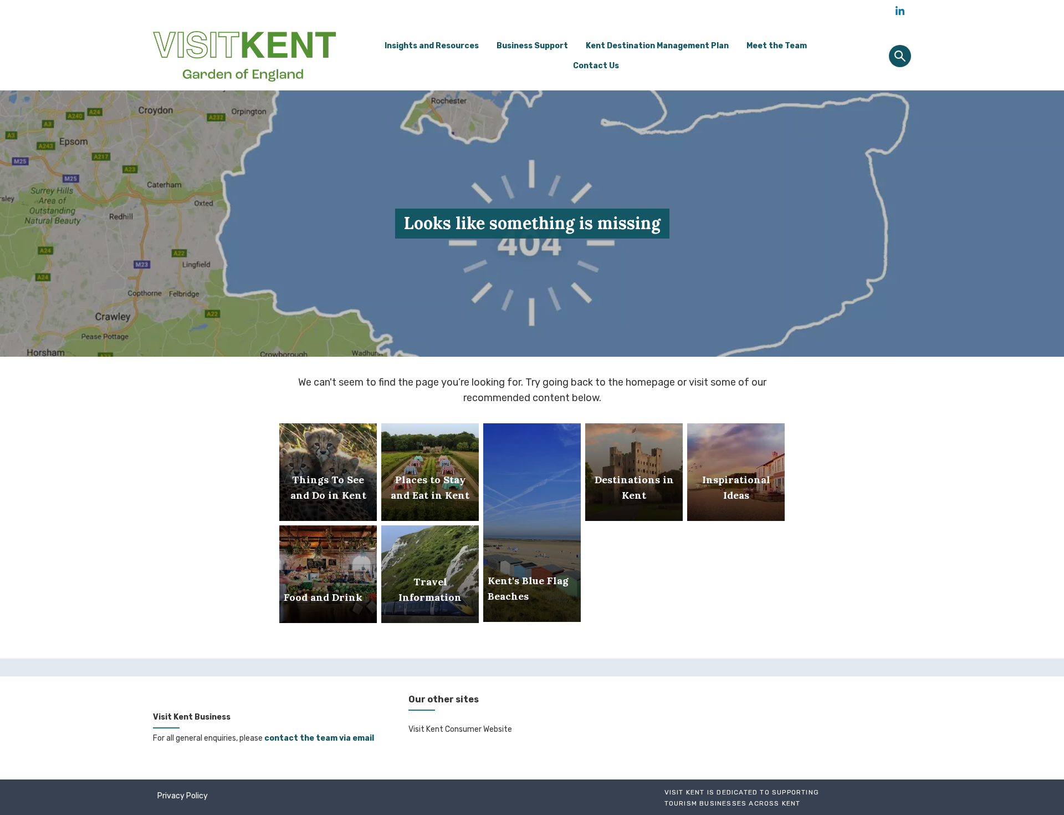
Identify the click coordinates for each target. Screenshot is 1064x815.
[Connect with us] (900, 11)
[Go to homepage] (244, 56)
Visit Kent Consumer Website (460, 729)
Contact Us (596, 65)
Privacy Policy (182, 796)
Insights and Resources (432, 45)
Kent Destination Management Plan (657, 45)
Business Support (532, 45)
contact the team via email (319, 738)
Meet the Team (776, 45)
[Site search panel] (900, 56)
